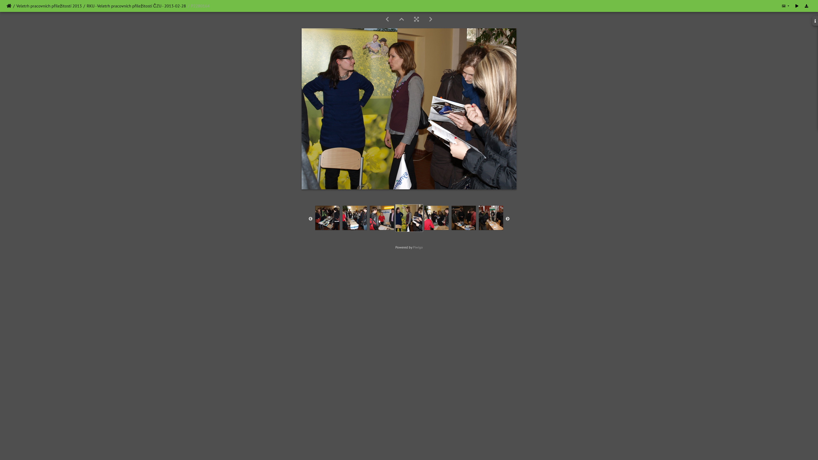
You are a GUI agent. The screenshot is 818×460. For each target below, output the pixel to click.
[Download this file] (806, 6)
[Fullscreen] (416, 19)
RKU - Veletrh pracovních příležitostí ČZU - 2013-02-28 (136, 6)
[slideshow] (797, 6)
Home (9, 6)
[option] (327, 218)
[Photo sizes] (785, 6)
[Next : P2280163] (431, 19)
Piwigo (418, 247)
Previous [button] (310, 219)
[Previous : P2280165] (387, 19)
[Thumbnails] (401, 19)
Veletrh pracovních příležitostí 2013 (49, 6)
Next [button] (507, 219)
